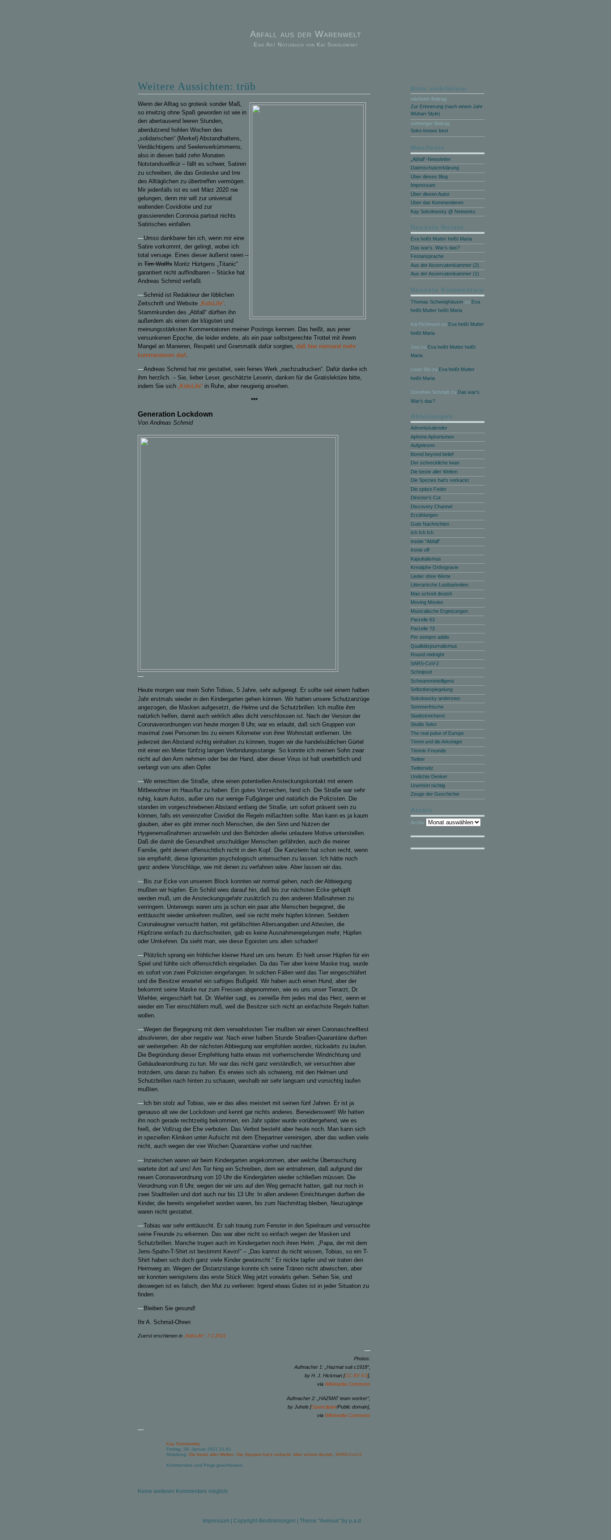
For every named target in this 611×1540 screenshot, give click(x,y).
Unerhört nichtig (428, 785)
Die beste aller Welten (211, 1454)
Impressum (423, 185)
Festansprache (427, 256)
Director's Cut (426, 497)
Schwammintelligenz (432, 681)
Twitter (418, 759)
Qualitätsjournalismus (434, 646)
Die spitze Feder (428, 489)
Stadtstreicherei (428, 715)
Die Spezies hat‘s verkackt (264, 1454)
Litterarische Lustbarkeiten (439, 584)
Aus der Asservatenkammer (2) (445, 265)
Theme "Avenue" (320, 1521)
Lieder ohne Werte (430, 576)
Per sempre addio (430, 637)
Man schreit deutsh (313, 1454)
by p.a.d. (352, 1521)
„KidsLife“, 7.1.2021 (205, 1335)
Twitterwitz (422, 768)
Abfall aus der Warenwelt (305, 34)
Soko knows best (429, 130)
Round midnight (427, 654)
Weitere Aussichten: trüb (197, 86)
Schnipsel (421, 672)
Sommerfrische (427, 706)
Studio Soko (424, 724)
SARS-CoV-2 (348, 1454)
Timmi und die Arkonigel (436, 741)
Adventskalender (429, 427)
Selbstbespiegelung (432, 689)
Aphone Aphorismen (432, 436)
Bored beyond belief (432, 454)
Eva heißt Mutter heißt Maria (441, 238)
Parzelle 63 (423, 619)
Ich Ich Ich (422, 532)
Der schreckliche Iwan (435, 462)
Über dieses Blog (429, 176)
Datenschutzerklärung (435, 167)
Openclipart (323, 1406)
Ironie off (420, 550)
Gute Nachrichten (430, 524)
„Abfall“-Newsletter (431, 159)
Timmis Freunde (428, 750)
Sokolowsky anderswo (435, 698)
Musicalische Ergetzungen (439, 611)
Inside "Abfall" (425, 541)
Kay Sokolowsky (183, 1443)
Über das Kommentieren (437, 202)
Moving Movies (427, 602)
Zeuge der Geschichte (435, 794)
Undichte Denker (429, 776)
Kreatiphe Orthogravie (434, 567)
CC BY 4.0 (356, 1375)
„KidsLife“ (211, 303)
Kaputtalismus (426, 558)
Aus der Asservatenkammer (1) (445, 273)
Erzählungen (424, 515)
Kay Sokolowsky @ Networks (443, 211)
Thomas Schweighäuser (437, 301)
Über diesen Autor (430, 194)
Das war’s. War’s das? (435, 247)
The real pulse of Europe (437, 733)
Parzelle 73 (423, 628)
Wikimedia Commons (347, 1384)
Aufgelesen (423, 445)
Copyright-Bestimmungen (264, 1521)
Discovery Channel (431, 506)
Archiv (417, 822)
